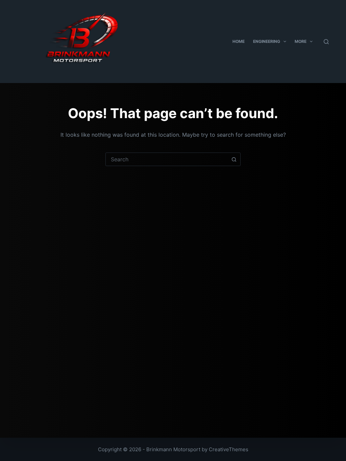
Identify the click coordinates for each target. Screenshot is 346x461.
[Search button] (233, 159)
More (300, 41)
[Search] (326, 41)
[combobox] (166, 159)
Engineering (266, 41)
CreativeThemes (228, 449)
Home (238, 41)
